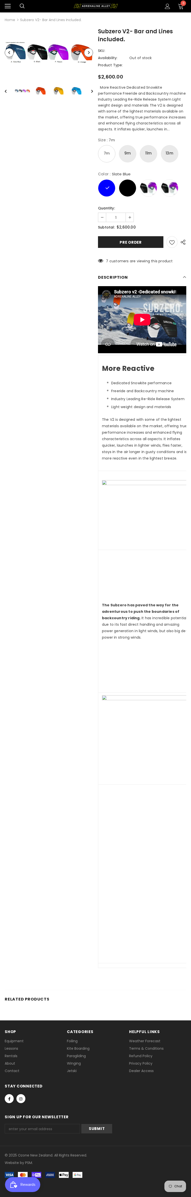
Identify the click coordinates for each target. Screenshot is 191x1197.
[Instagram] (20, 1098)
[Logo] (95, 6)
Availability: (108, 57)
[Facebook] (9, 1098)
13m (169, 153)
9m (127, 153)
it (15, 1162)
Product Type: (110, 65)
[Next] (88, 52)
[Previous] (9, 52)
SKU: (101, 50)
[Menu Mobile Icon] (8, 6)
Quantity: (106, 208)
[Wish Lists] (172, 242)
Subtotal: (106, 227)
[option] (49, 52)
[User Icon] (167, 6)
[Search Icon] (22, 6)
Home (10, 19)
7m (107, 153)
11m (148, 153)
